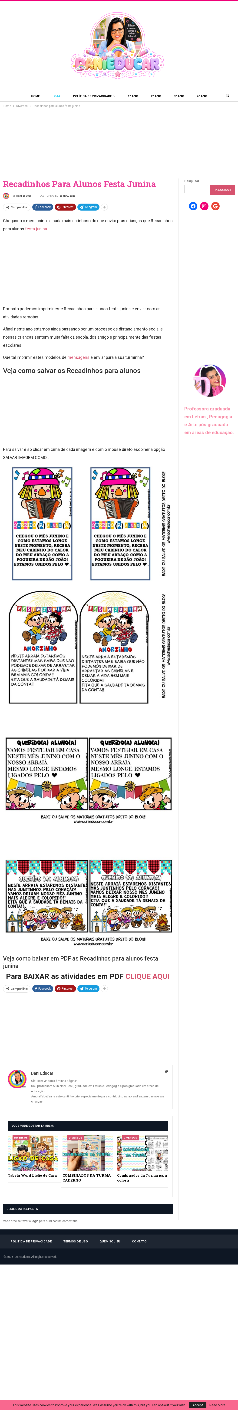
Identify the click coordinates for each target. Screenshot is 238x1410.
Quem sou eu (109, 1241)
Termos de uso (75, 1241)
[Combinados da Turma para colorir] (142, 1153)
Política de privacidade (92, 96)
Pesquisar (191, 181)
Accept (197, 1405)
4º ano (202, 96)
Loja (56, 96)
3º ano (179, 96)
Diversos (21, 1137)
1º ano (133, 96)
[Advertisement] (119, 143)
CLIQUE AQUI (147, 976)
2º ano (156, 96)
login (35, 1221)
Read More (217, 1405)
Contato (139, 1241)
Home (35, 96)
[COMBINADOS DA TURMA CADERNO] (88, 1153)
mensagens (78, 357)
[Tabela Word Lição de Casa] (33, 1153)
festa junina (36, 228)
